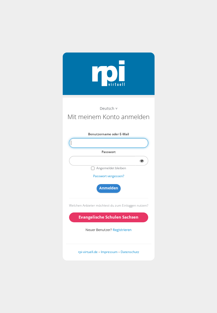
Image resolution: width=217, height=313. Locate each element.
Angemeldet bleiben (111, 168)
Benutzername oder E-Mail (108, 134)
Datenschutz (130, 252)
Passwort (109, 152)
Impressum (109, 252)
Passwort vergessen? (108, 176)
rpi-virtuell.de (88, 252)
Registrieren (122, 229)
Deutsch (107, 108)
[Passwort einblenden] (141, 161)
